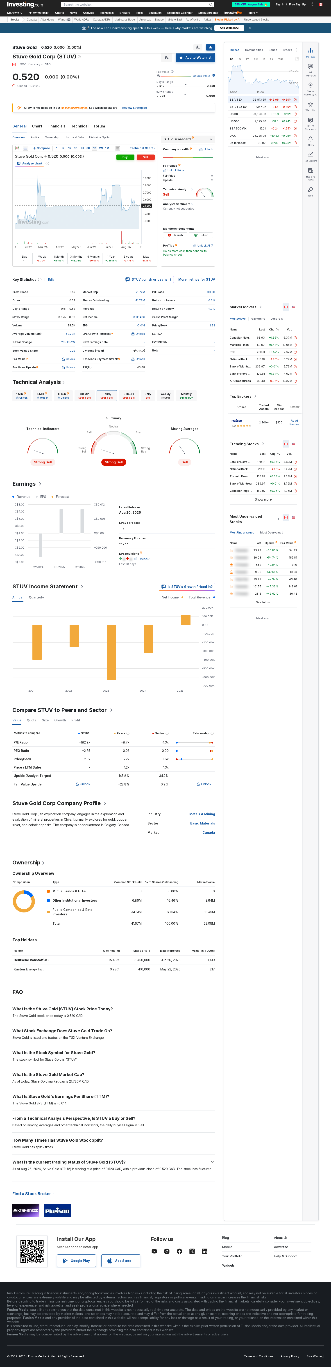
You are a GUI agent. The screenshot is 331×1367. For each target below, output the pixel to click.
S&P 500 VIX (238, 128)
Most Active (238, 318)
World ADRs (81, 19)
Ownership (52, 137)
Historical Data (74, 137)
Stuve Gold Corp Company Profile (56, 803)
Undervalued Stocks (256, 19)
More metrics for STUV (196, 279)
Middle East (175, 19)
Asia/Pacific (193, 19)
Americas (145, 19)
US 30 (234, 114)
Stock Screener (208, 12)
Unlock (85, 784)
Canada (32, 19)
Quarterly (36, 597)
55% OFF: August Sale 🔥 (251, 4)
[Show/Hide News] (117, 148)
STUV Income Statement (45, 586)
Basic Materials (202, 823)
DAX (233, 135)
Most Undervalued (242, 532)
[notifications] (312, 4)
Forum (99, 126)
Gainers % (258, 318)
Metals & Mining (202, 814)
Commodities (254, 50)
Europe (159, 19)
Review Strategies (134, 107)
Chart (37, 126)
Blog (225, 1238)
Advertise (281, 1247)
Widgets (228, 1265)
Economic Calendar (180, 12)
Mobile (227, 1247)
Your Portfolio (232, 1256)
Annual (17, 597)
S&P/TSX (236, 99)
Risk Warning (315, 1356)
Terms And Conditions (258, 1356)
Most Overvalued (271, 532)
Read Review (294, 422)
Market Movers (243, 307)
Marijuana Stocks (125, 19)
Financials (57, 126)
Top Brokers (241, 396)
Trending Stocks (244, 444)
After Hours (47, 19)
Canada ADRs (102, 19)
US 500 (234, 121)
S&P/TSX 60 (238, 107)
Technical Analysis (36, 382)
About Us (281, 1238)
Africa (207, 19)
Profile (35, 137)
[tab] (21, 395)
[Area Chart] (25, 148)
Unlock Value (201, 76)
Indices (234, 50)
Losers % (277, 318)
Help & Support (285, 1256)
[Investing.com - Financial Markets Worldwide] (25, 4)
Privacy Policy (290, 1356)
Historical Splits (99, 137)
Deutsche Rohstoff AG (31, 960)
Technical (79, 126)
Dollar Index (238, 143)
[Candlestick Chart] (16, 148)
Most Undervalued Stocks (246, 519)
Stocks (14, 19)
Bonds (273, 50)
